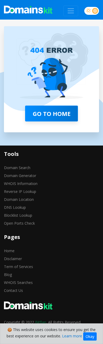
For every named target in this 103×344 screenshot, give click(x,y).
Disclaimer (13, 258)
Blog (8, 274)
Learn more (72, 335)
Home (9, 250)
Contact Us (13, 290)
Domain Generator (20, 175)
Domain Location (19, 199)
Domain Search (17, 167)
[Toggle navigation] (70, 11)
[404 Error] (28, 11)
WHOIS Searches (18, 282)
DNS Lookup (15, 207)
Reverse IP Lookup (20, 191)
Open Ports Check (19, 223)
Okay (90, 336)
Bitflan (40, 322)
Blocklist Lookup (18, 215)
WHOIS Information (21, 183)
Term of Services (18, 266)
